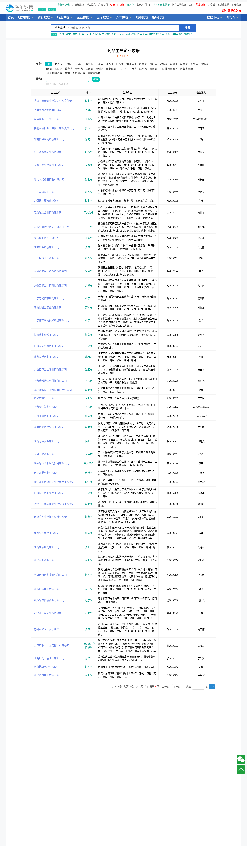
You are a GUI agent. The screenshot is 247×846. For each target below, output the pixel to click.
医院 (95, 34)
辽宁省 (89, 600)
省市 (68, 34)
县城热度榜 (223, 4)
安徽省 (89, 165)
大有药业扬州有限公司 (46, 238)
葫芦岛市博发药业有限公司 (49, 600)
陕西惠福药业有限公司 (46, 441)
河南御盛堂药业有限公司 (48, 307)
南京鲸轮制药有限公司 (46, 533)
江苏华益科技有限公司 (46, 247)
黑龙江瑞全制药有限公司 (48, 212)
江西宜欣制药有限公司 (46, 547)
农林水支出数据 (161, 4)
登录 (51, 10)
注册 (41, 10)
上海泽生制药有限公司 (46, 406)
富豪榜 (188, 34)
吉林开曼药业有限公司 (46, 472)
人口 (88, 34)
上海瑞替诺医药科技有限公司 (50, 380)
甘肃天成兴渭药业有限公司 (49, 346)
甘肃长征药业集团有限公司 (49, 493)
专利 (127, 34)
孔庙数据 (236, 4)
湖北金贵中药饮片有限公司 (49, 675)
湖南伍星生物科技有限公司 (49, 139)
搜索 (95, 79)
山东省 (89, 192)
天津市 (89, 454)
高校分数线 (78, 4)
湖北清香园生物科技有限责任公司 (53, 390)
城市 (74, 34)
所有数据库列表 (231, 10)
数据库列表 (64, 4)
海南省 (89, 574)
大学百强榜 (177, 34)
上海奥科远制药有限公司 (48, 110)
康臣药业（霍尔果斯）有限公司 (51, 645)
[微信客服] (241, 759)
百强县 (144, 34)
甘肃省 (89, 346)
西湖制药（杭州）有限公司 (49, 658)
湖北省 (89, 100)
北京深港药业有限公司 (46, 356)
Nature (120, 34)
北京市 (89, 356)
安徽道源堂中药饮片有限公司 (50, 271)
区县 (81, 34)
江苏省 (89, 119)
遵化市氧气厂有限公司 (46, 398)
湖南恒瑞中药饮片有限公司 (49, 589)
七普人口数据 (117, 4)
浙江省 (89, 482)
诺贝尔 (130, 4)
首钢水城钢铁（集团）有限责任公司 (54, 128)
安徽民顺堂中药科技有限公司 (50, 285)
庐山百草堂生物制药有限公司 (50, 369)
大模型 (211, 4)
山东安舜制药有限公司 (46, 192)
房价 (191, 4)
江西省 (89, 369)
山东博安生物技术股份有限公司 (51, 320)
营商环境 (165, 34)
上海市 (89, 110)
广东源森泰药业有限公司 (48, 152)
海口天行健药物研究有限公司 (50, 574)
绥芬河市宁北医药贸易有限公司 (51, 463)
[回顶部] (241, 769)
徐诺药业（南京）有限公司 (49, 119)
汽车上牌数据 (179, 4)
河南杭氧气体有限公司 (46, 666)
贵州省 (89, 128)
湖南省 (89, 139)
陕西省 (89, 441)
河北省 (89, 398)
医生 (101, 34)
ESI (114, 34)
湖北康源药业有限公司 (46, 560)
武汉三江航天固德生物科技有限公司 (54, 504)
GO (212, 686)
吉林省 (89, 472)
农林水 (135, 34)
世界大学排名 (143, 4)
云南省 (89, 227)
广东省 (89, 152)
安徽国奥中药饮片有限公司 (49, 165)
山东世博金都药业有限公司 (49, 258)
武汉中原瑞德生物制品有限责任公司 (54, 100)
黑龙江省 (89, 212)
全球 (61, 34)
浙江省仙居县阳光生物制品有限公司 (54, 482)
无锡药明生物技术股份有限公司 (51, 516)
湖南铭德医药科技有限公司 (49, 427)
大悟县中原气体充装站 (46, 200)
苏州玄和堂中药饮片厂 (46, 629)
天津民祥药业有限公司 (46, 454)
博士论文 (91, 4)
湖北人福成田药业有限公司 (49, 179)
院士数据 (200, 4)
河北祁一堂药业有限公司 (48, 613)
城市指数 (154, 34)
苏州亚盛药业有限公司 (46, 416)
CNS (107, 34)
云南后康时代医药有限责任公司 (51, 227)
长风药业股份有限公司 (46, 334)
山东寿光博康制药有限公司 (49, 298)
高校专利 (103, 4)
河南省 (89, 307)
